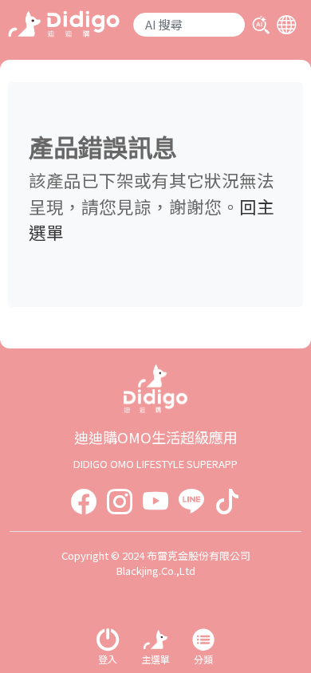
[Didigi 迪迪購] (64, 21)
